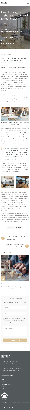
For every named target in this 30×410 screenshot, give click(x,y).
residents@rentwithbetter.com (14, 370)
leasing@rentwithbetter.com (14, 368)
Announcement (5, 31)
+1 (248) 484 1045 (12, 361)
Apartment (13, 31)
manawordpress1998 (7, 37)
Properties (20, 31)
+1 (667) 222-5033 (13, 363)
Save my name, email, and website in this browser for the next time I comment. (15, 320)
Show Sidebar (7, 54)
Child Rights (10, 227)
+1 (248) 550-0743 (16, 366)
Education (19, 227)
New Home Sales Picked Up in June (13, 284)
